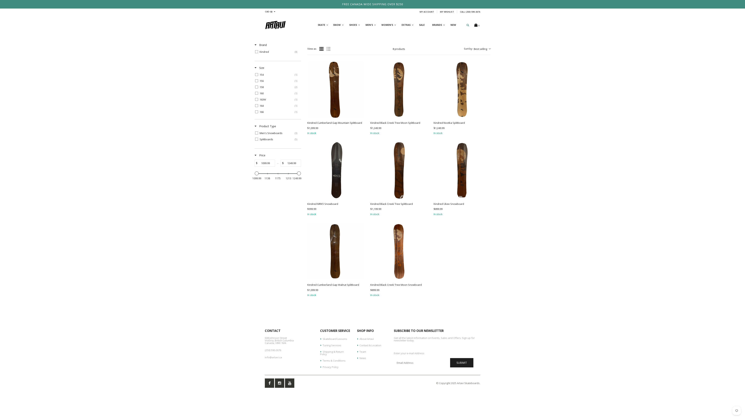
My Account (427, 11)
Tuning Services (332, 345)
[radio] (321, 49)
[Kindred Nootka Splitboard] (462, 89)
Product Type (267, 126)
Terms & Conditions (334, 360)
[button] (477, 49)
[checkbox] (277, 52)
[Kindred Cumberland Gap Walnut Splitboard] (335, 251)
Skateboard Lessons (335, 339)
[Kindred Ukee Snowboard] (462, 170)
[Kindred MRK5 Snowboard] (335, 170)
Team (363, 351)
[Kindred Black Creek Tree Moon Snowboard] (398, 251)
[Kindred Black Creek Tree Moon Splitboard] (398, 89)
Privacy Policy (331, 367)
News (363, 358)
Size (261, 68)
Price (261, 155)
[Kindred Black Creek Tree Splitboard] (398, 170)
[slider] (257, 173)
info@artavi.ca (273, 357)
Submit (462, 362)
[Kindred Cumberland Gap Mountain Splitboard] (335, 89)
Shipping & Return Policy (332, 353)
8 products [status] (399, 49)
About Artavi (367, 339)
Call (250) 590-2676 (470, 11)
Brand (262, 45)
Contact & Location (370, 345)
